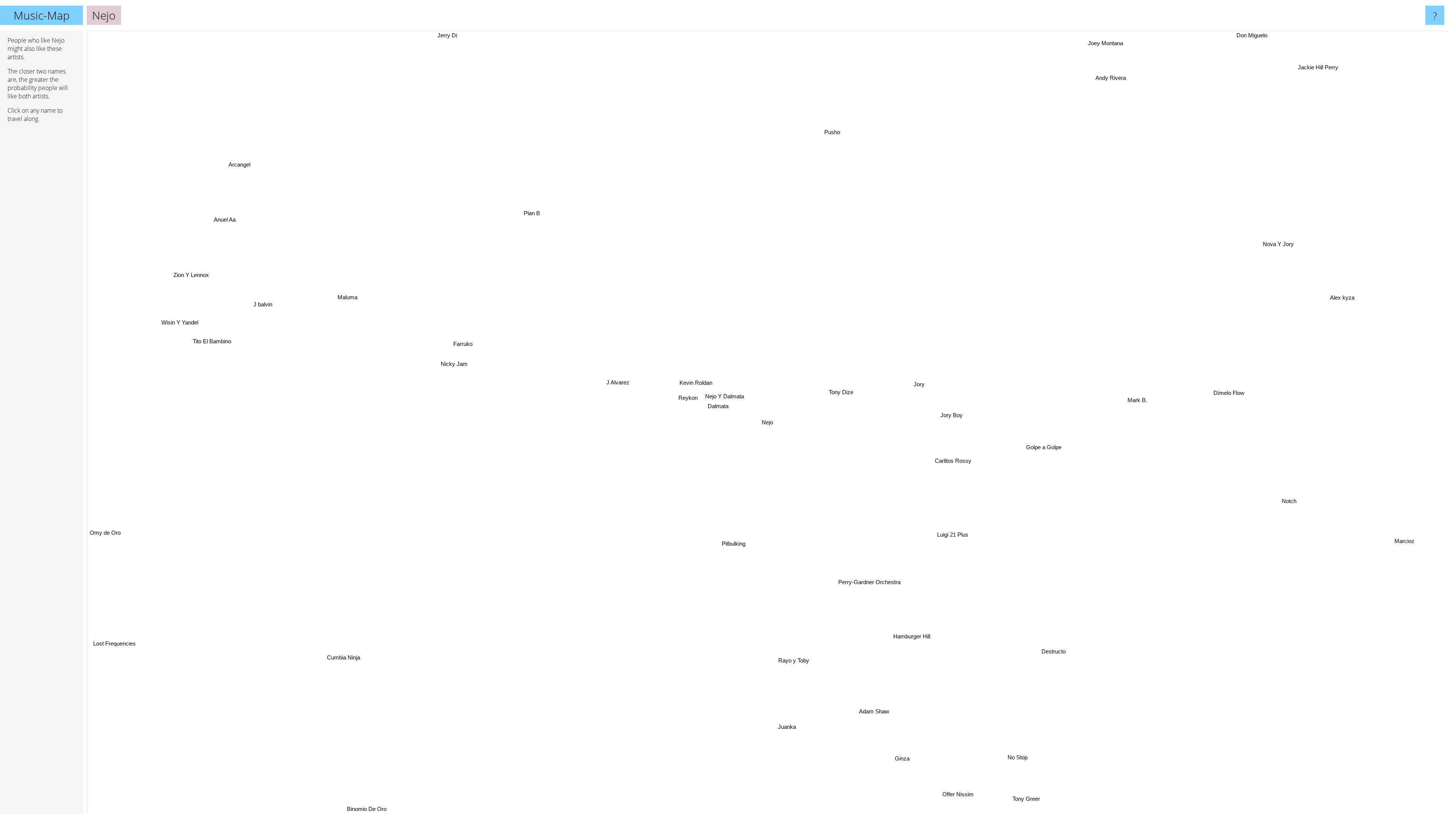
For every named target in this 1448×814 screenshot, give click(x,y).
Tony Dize (839, 390)
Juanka (784, 727)
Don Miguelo (1252, 35)
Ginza (893, 759)
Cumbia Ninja (328, 648)
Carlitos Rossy (955, 459)
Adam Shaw (868, 713)
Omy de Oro (105, 537)
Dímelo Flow (1225, 380)
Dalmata (717, 405)
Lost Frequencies (111, 641)
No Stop (1013, 758)
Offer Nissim (975, 789)
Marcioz (1412, 527)
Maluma (346, 295)
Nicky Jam (452, 362)
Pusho (813, 129)
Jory (916, 381)
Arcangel (224, 174)
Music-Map (42, 15)
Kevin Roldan (694, 383)
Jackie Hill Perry (1324, 71)
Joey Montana (1093, 40)
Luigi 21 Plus (951, 532)
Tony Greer (1022, 800)
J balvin (259, 301)
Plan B (520, 216)
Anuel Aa (184, 229)
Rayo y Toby (804, 660)
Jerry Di (620, 35)
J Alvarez (616, 382)
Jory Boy (949, 410)
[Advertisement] (41, 244)
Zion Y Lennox (184, 286)
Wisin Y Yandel (185, 330)
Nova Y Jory (1278, 245)
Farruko (461, 344)
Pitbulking (735, 543)
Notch (1297, 482)
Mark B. (1134, 390)
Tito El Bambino (187, 376)
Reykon (686, 397)
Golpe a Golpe (1043, 438)
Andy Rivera (1110, 77)
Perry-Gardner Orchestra (869, 581)
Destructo (1040, 659)
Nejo (767, 422)
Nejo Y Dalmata (723, 396)
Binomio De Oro (367, 809)
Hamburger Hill (909, 636)
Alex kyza (1339, 293)
